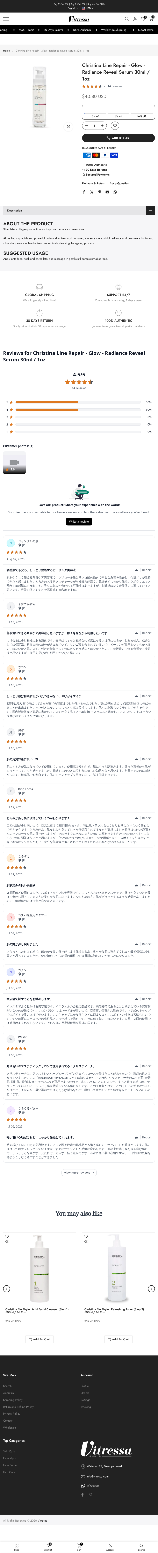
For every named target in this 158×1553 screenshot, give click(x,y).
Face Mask (9, 1458)
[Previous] (6, 1288)
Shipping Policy (12, 1400)
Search (7, 1386)
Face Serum (10, 1465)
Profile (85, 1386)
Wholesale (9, 1428)
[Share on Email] (107, 192)
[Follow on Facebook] (82, 1494)
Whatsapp (93, 1485)
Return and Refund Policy (18, 1407)
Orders (85, 1393)
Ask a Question (119, 183)
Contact (7, 1421)
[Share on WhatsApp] (115, 192)
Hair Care (9, 1472)
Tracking (86, 1407)
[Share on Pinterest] (99, 192)
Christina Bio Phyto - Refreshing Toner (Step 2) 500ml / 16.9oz (114, 1310)
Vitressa (42, 1521)
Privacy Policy (11, 1414)
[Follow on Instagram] (90, 1494)
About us (8, 1393)
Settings (85, 1400)
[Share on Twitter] (92, 192)
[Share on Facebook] (84, 192)
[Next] (151, 1288)
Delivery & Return (93, 183)
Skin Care (9, 1451)
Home (6, 50)
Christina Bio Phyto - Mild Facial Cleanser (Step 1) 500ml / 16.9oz (37, 1310)
